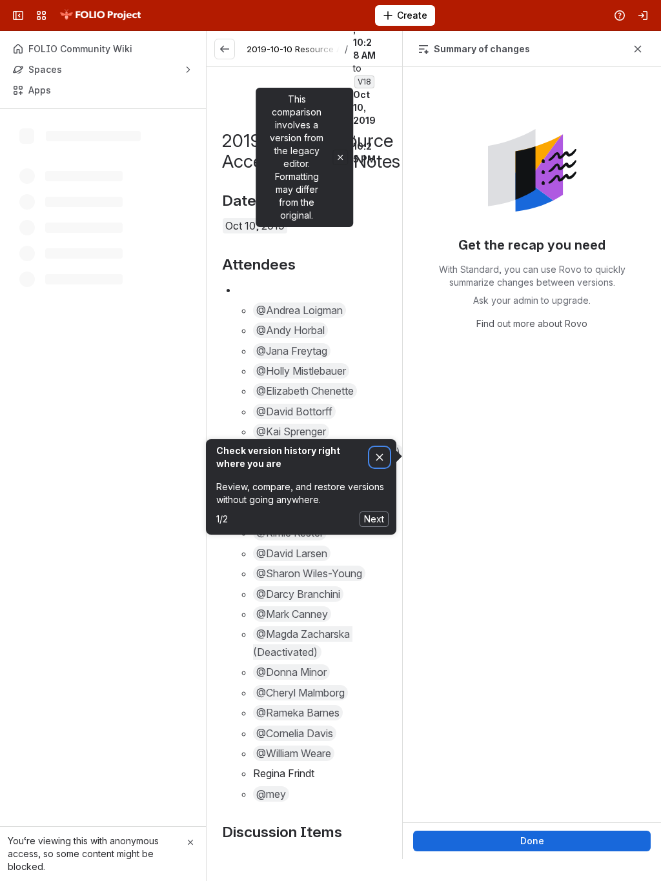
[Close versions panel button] (638, 49)
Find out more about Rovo (531, 323)
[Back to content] (224, 49)
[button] (299, 310)
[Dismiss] (380, 457)
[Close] (190, 842)
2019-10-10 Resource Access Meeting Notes (338, 49)
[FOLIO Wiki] (100, 15)
